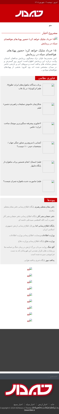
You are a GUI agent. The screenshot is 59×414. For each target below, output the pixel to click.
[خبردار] (29, 15)
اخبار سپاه (30, 404)
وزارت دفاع (49, 241)
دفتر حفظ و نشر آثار (45, 216)
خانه (52, 404)
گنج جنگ (50, 247)
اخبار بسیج (18, 404)
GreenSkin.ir (29, 410)
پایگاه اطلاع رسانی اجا (44, 225)
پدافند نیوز (50, 260)
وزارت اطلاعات (47, 235)
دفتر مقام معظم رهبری (44, 206)
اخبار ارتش (42, 404)
